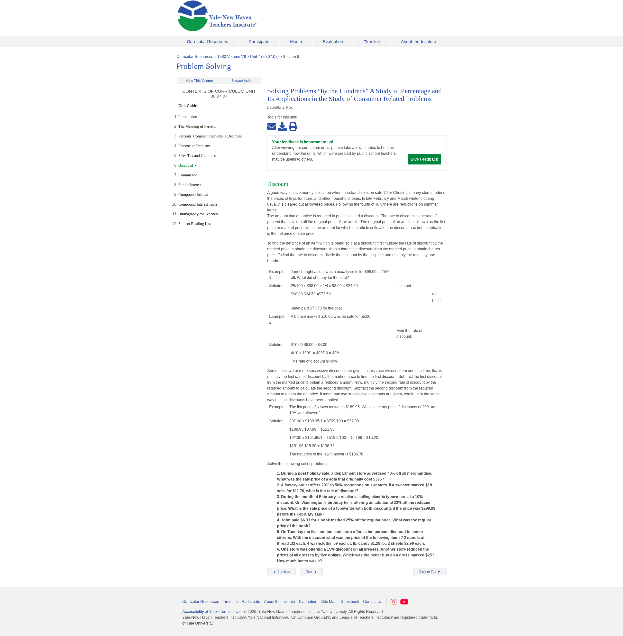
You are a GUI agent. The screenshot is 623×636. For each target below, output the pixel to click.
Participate (259, 41)
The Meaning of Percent (197, 126)
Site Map (329, 602)
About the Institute (418, 41)
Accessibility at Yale (199, 611)
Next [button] (309, 571)
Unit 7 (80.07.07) (264, 57)
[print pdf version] (293, 126)
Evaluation (333, 41)
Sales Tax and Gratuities (197, 156)
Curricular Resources (207, 41)
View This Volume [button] (199, 80)
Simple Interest (189, 185)
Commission (188, 175)
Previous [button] (283, 571)
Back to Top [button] (428, 571)
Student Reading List (194, 224)
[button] (595, 627)
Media (296, 41)
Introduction (187, 117)
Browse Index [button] (241, 80)
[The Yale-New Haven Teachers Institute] (265, 16)
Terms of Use (231, 611)
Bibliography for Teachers (198, 214)
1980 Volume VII (231, 57)
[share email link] (271, 126)
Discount (185, 165)
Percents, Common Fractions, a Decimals (210, 136)
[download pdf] (282, 126)
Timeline (372, 41)
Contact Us (372, 602)
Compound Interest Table (197, 204)
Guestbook (349, 602)
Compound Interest (193, 194)
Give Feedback (424, 159)
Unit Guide (187, 106)
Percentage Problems (194, 146)
